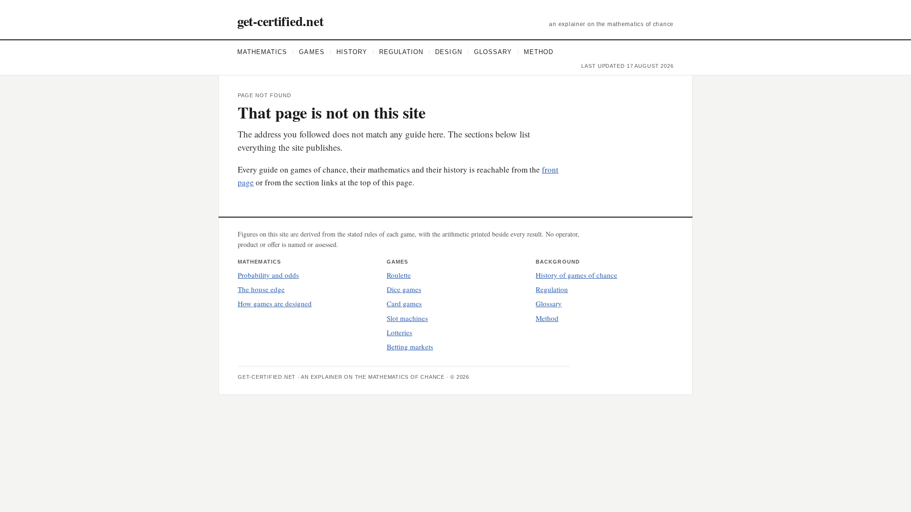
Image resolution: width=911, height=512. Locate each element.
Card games (404, 303)
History (351, 51)
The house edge (261, 289)
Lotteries (399, 332)
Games (311, 51)
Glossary (493, 51)
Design (448, 51)
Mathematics (262, 51)
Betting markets (410, 346)
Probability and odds (268, 275)
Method (538, 51)
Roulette (399, 275)
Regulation (401, 51)
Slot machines (407, 318)
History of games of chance (576, 275)
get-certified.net (280, 21)
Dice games (404, 289)
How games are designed (275, 303)
